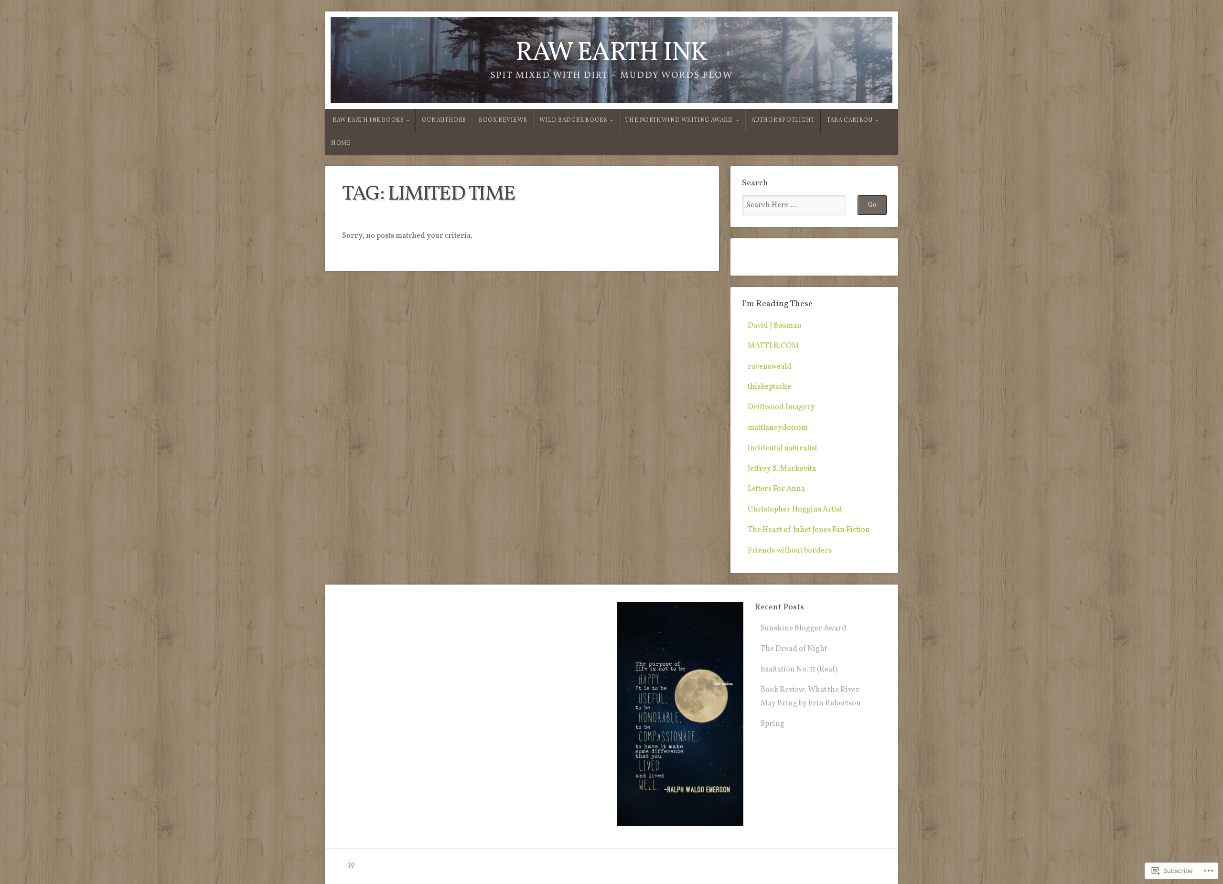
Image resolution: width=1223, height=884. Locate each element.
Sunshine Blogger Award (804, 628)
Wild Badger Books (573, 120)
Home (341, 143)
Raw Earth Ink (611, 53)
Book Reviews (503, 120)
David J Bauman (775, 325)
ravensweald (770, 367)
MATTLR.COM (773, 346)
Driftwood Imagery (781, 407)
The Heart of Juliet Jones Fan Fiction (809, 530)
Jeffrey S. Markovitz (782, 469)
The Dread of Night (794, 649)
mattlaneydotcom (778, 428)
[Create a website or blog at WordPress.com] (351, 866)
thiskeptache (769, 387)
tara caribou (849, 120)
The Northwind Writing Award (679, 120)
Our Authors (444, 120)
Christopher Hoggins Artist (795, 509)
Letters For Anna (776, 489)
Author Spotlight (783, 120)
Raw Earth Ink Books (368, 120)
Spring (772, 724)
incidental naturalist (782, 448)
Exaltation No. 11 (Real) (799, 669)
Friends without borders (790, 550)
